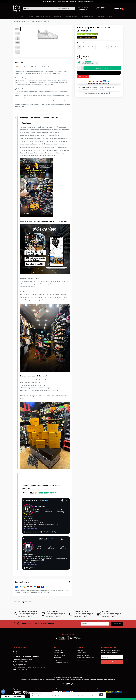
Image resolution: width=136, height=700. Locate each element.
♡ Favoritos (30, 16)
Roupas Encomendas (71, 16)
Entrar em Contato (58, 652)
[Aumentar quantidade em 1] (82, 67)
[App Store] (61, 640)
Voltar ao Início (58, 650)
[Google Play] (75, 640)
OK (101, 694)
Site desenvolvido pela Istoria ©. (68, 699)
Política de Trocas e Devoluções (85, 657)
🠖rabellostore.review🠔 (47, 493)
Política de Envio (81, 660)
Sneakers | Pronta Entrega (43, 16)
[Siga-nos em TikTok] (72, 684)
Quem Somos (57, 657)
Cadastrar (117, 624)
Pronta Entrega (57, 16)
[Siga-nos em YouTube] (69, 684)
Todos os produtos (24, 21)
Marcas (110, 16)
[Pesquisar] (73, 8)
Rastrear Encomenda (59, 655)
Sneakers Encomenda (87, 16)
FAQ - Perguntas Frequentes (61, 662)
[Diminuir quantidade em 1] (82, 69)
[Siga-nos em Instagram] (67, 684)
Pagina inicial (16, 21)
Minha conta (82, 9)
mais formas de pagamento (85, 58)
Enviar (112, 662)
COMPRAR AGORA (103, 68)
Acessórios (101, 16)
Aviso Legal (80, 650)
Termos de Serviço (82, 652)
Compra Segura (58, 660)
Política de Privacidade (83, 655)
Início (22, 16)
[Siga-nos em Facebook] (64, 684)
